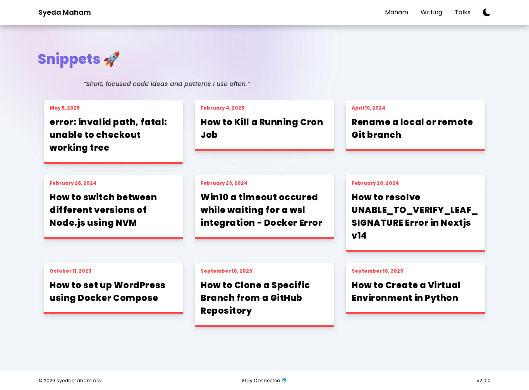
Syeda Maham (64, 12)
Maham (396, 12)
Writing (431, 12)
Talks (463, 12)
